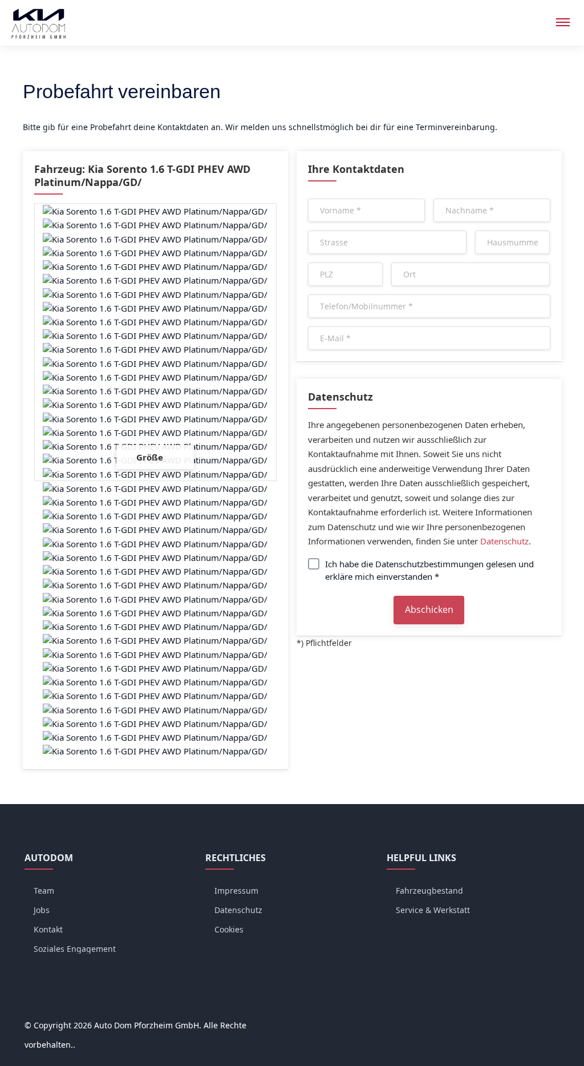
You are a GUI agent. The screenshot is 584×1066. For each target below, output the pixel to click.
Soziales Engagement (75, 948)
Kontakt (48, 929)
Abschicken (430, 609)
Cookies (229, 929)
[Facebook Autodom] (506, 1025)
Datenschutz (504, 541)
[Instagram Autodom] (527, 1025)
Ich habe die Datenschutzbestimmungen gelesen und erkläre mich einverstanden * (429, 570)
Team (44, 890)
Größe (150, 457)
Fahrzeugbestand (429, 890)
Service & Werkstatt (433, 910)
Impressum (236, 890)
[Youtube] (549, 1025)
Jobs (42, 910)
